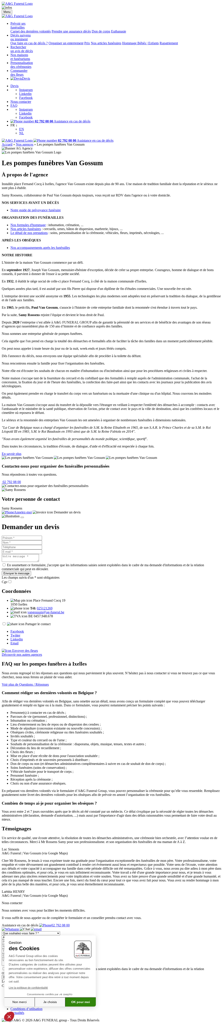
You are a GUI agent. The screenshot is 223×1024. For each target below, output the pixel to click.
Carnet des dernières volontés (30, 31)
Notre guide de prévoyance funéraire (35, 210)
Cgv (5, 582)
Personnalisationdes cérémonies (21, 65)
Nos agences (24, 144)
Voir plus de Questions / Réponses (25, 684)
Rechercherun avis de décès (21, 49)
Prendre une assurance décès (71, 31)
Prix (87, 43)
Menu (6, 12)
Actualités (17, 1013)
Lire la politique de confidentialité (28, 987)
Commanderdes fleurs (18, 72)
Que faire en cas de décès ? (29, 43)
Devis (26, 78)
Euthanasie (118, 31)
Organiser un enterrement (66, 43)
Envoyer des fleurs (24, 650)
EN (21, 129)
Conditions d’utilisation (26, 1009)
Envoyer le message (16, 573)
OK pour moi (80, 1002)
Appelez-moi (23, 512)
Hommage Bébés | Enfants (140, 43)
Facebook (26, 98)
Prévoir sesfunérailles (17, 25)
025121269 (44, 608)
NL (21, 133)
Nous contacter (20, 101)
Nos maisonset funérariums (20, 57)
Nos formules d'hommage (28, 225)
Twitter (15, 635)
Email (14, 643)
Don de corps (101, 31)
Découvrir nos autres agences (22, 654)
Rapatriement (169, 43)
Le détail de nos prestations (29, 233)
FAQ (13, 105)
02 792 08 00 (11, 482)
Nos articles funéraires (106, 43)
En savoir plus (11, 454)
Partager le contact (38, 624)
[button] (9, 1016)
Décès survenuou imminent (20, 37)
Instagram (26, 90)
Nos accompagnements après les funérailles (40, 248)
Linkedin (25, 94)
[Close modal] (22, 517)
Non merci (19, 1002)
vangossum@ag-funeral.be (45, 612)
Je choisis (50, 1002)
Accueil (7, 144)
